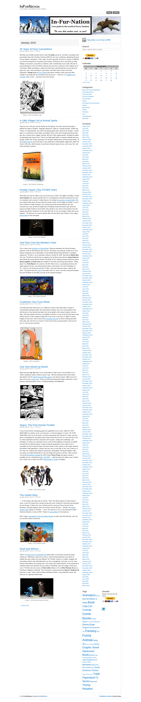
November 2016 (87, 383)
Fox (98, 631)
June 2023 (85, 210)
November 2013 (87, 462)
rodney (31, 51)
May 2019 (85, 317)
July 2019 (85, 313)
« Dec (84, 82)
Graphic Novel (90, 647)
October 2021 (86, 254)
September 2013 (87, 467)
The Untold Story (29, 495)
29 (101, 80)
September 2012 (87, 493)
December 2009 (87, 566)
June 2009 (85, 579)
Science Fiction (90, 670)
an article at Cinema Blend (66, 200)
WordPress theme (106, 696)
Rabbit (97, 667)
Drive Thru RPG (45, 457)
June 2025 (85, 157)
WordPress (43, 696)
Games (84, 101)
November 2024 (87, 172)
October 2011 (86, 517)
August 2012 (86, 495)
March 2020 (86, 295)
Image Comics (92, 657)
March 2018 (86, 348)
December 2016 (87, 381)
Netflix (94, 665)
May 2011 (85, 528)
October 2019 (86, 306)
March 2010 (86, 559)
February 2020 (86, 298)
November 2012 (87, 489)
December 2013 (87, 460)
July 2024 (85, 181)
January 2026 (86, 142)
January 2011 (86, 537)
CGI (90, 606)
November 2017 (87, 357)
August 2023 (86, 205)
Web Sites (85, 118)
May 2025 (85, 159)
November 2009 (87, 568)
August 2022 (86, 232)
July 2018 (85, 339)
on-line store (35, 379)
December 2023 (87, 196)
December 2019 (87, 302)
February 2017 (86, 377)
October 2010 (86, 544)
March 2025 (86, 164)
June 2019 (85, 315)
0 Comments (37, 122)
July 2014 (85, 445)
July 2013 (85, 471)
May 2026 (85, 133)
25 (116, 78)
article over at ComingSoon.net (37, 555)
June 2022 (85, 236)
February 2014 (86, 456)
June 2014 (85, 447)
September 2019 (87, 309)
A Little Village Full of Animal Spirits (38, 120)
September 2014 (87, 440)
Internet (84, 105)
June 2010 (85, 552)
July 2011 (85, 524)
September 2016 (87, 388)
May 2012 (85, 502)
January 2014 (86, 458)
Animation (89, 595)
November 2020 (87, 278)
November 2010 (87, 541)
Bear (84, 599)
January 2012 (86, 511)
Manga (89, 660)
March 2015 (86, 427)
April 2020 (85, 293)
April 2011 (85, 530)
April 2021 (85, 267)
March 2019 (86, 322)
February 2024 (86, 192)
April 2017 (85, 372)
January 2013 (86, 484)
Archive (116, 12)
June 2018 (85, 341)
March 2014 (86, 454)
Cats (85, 606)
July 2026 (85, 128)
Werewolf (93, 681)
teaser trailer (24, 215)
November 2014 (87, 436)
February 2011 (86, 535)
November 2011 (87, 515)
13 (91, 75)
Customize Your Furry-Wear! (35, 302)
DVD (83, 631)
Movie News (86, 107)
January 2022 (86, 247)
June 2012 (85, 500)
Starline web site (27, 142)
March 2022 (86, 243)
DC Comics (90, 621)
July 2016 (85, 392)
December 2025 (87, 144)
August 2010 (86, 548)
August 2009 (86, 574)
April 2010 (85, 557)
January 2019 (86, 326)
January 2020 (86, 300)
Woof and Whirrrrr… (30, 549)
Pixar (93, 667)
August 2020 (86, 284)
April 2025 (85, 161)
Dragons (85, 627)
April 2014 (85, 451)
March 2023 (86, 216)
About (109, 12)
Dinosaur (97, 621)
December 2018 (87, 328)
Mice (89, 662)
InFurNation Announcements (90, 103)
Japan (84, 660)
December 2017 (87, 355)
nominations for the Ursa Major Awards (40, 516)
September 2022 (87, 229)
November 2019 (87, 304)
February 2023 (86, 218)
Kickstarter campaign (34, 455)
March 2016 (86, 401)
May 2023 (85, 212)
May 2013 (85, 475)
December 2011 (87, 513)
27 (91, 80)
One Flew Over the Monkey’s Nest (38, 242)
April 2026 (85, 135)
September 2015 (87, 414)
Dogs (92, 624)
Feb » (88, 82)
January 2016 (86, 405)
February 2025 (86, 166)
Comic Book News (87, 92)
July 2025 (85, 155)
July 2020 (85, 287)
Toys (83, 114)
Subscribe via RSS (98, 40)
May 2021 (85, 265)
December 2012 (87, 486)
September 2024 (87, 177)
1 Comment (37, 51)
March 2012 (86, 506)
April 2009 (85, 583)
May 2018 (85, 344)
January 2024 (86, 194)
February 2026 (86, 139)
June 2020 (85, 289)
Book (91, 602)
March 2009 (86, 585)
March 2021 (86, 269)
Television (85, 112)
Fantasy (90, 631)
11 (116, 73)
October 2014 (86, 438)
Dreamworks (95, 627)
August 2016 (86, 390)
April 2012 (85, 504)
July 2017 (85, 366)
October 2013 (86, 465)
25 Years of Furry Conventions (36, 49)
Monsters (87, 664)
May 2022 (85, 238)
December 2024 (87, 170)
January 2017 (86, 379)
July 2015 (85, 418)
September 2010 (87, 546)
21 (96, 78)
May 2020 (85, 291)
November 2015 (87, 410)
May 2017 (85, 370)
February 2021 (86, 271)
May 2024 (85, 185)
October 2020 (86, 280)
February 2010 (86, 561)
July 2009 (85, 577)
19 (86, 78)
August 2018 (86, 337)
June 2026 (85, 131)
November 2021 (87, 251)
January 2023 (86, 221)
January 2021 (86, 273)
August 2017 (86, 363)
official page (42, 377)
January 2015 (86, 432)
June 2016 (85, 394)
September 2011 (87, 519)
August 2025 (86, 153)
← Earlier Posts (24, 605)
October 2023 (86, 201)
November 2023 (87, 199)
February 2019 (86, 324)
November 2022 (87, 225)
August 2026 (86, 126)
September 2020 (87, 282)
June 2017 (85, 368)
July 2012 (85, 497)
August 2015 (86, 416)
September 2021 (87, 256)
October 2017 (86, 359)
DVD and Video (87, 94)
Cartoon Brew (53, 512)
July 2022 (85, 234)
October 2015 (86, 412)
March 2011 (85, 533)
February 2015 (86, 429)
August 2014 (86, 443)
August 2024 (86, 179)
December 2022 (87, 223)
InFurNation (30, 6)
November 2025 (87, 146)
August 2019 (86, 311)
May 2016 (85, 396)
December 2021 (87, 249)
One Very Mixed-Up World (34, 366)
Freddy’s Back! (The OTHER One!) (38, 189)
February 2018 (86, 350)
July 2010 (85, 550)
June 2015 (85, 421)
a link (39, 270)
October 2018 (86, 333)
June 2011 (85, 526)
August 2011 (86, 522)
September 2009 (87, 572)
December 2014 (87, 434)
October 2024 (86, 175)
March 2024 (86, 190)
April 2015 (85, 425)
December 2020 (87, 276)
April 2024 (85, 188)
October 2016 (86, 385)
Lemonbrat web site (52, 319)
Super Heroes (86, 674)
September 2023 (87, 203)
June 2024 (85, 183)
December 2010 (87, 539)
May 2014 (85, 449)
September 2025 (87, 150)
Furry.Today (42, 72)
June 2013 (85, 473)
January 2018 (86, 352)
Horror (92, 655)
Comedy (86, 609)
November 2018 (87, 331)
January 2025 (86, 168)
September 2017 (87, 361)
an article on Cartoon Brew (40, 248)
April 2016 (85, 399)
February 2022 (86, 245)
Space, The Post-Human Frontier (37, 425)
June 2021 (85, 262)
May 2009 (85, 581)
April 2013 (85, 478)
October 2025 (86, 148)
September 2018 (87, 335)
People (84, 110)
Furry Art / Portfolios (88, 96)
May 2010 (85, 555)
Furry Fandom (86, 99)
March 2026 (86, 137)
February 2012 (86, 508)
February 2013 (86, 482)
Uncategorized (86, 116)
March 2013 (86, 480)
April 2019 (85, 320)
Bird (88, 599)
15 (101, 75)
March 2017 (86, 374)
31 (111, 80)
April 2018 (85, 346)
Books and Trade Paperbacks (91, 90)
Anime (98, 596)
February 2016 (86, 403)
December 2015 (87, 407)
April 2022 (85, 240)
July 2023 (85, 207)
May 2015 (85, 423)
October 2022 (86, 227)
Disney (85, 624)
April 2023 (85, 214)
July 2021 (85, 260)
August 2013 (86, 469)
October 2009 (86, 570)
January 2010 (86, 563)
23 (106, 78)
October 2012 (86, 491)
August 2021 (86, 258)
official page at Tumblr (51, 459)
